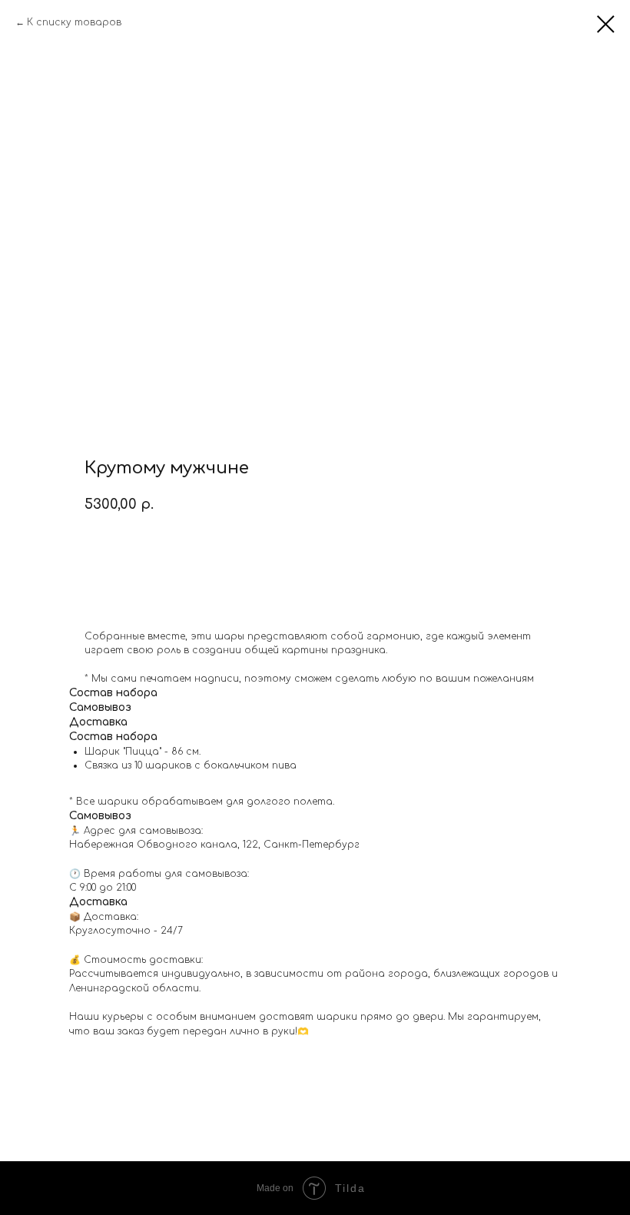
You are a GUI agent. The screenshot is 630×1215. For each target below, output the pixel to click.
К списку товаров (74, 22)
